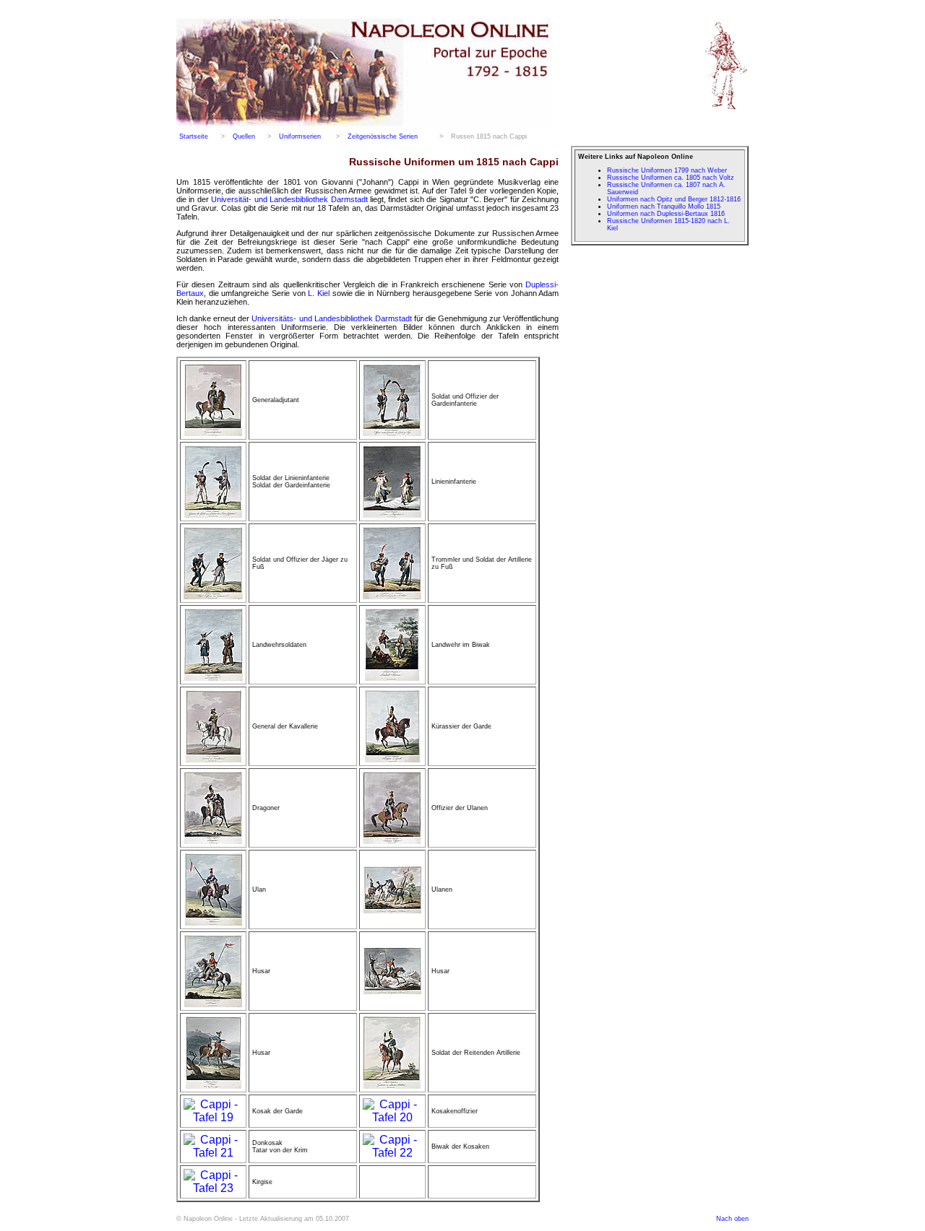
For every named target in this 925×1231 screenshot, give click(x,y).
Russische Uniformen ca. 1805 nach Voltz (670, 177)
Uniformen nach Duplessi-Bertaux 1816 (666, 213)
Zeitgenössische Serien (383, 136)
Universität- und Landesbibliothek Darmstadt (289, 199)
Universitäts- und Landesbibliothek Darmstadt (331, 318)
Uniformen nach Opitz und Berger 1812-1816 (674, 199)
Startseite (193, 136)
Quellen (244, 136)
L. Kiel (319, 293)
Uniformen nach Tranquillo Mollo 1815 (663, 206)
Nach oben (732, 1218)
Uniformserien (300, 136)
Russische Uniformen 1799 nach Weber (667, 170)
